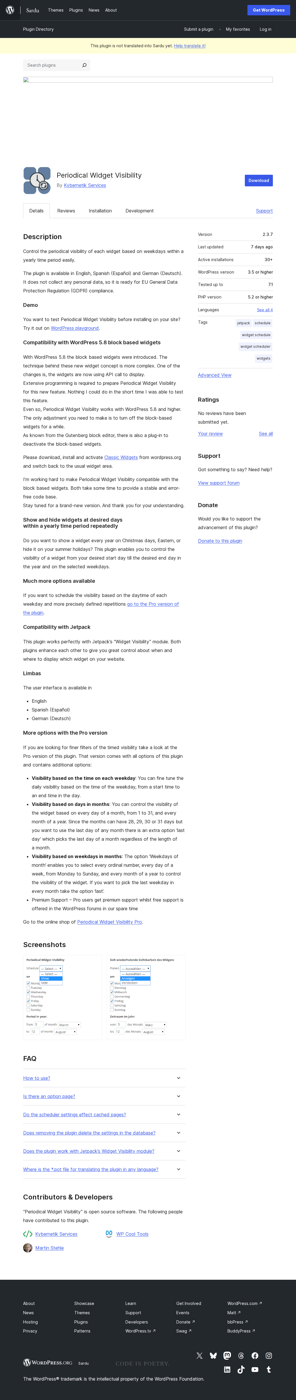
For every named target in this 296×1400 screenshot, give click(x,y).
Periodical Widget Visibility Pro (109, 922)
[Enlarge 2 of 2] (178, 963)
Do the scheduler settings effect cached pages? (74, 1114)
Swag (184, 1330)
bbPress (237, 1321)
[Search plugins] (84, 65)
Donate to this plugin (220, 541)
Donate (185, 1321)
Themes (82, 1312)
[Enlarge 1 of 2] (94, 963)
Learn (130, 1303)
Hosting (30, 1321)
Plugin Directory (38, 29)
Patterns (82, 1330)
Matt (234, 1312)
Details (36, 211)
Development (139, 211)
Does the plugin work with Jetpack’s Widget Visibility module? (88, 1151)
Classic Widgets (121, 457)
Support (264, 211)
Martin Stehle (49, 1248)
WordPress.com (244, 1303)
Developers (136, 1321)
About (29, 1303)
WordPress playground (75, 328)
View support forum (219, 483)
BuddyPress (241, 1330)
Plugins (81, 1321)
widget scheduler (255, 346)
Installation (100, 211)
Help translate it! (190, 45)
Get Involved (188, 1303)
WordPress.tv (140, 1330)
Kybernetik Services (85, 185)
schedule (263, 323)
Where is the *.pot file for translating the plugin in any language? (90, 1169)
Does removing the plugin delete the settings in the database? (89, 1133)
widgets (264, 358)
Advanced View (215, 375)
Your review (210, 433)
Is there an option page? (49, 1096)
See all (266, 433)
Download (259, 180)
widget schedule (256, 335)
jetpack (243, 323)
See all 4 (265, 309)
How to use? (36, 1078)
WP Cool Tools (132, 1234)
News (28, 1312)
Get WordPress (269, 10)
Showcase (84, 1303)
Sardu (83, 1363)
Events (182, 1312)
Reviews (66, 211)
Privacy (30, 1330)
